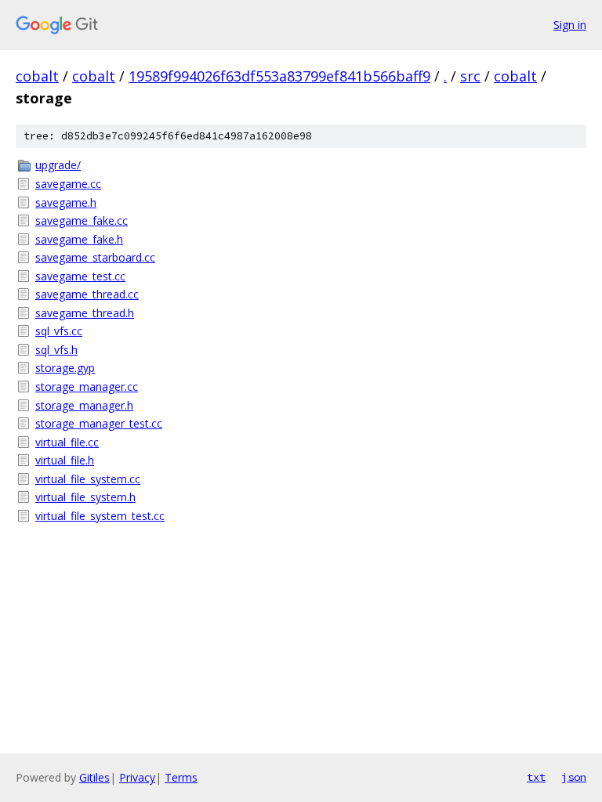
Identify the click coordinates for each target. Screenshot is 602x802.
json (573, 777)
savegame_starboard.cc (95, 257)
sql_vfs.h (56, 349)
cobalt (37, 76)
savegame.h (65, 202)
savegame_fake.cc (81, 220)
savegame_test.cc (80, 276)
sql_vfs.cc (58, 330)
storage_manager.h (84, 405)
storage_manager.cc (86, 386)
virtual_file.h (64, 460)
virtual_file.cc (67, 442)
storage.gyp (65, 367)
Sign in (569, 24)
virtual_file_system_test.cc (100, 515)
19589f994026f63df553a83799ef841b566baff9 (279, 76)
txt (536, 777)
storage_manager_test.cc (98, 423)
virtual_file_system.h (85, 497)
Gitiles (94, 777)
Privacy (137, 777)
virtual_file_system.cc (87, 478)
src (470, 76)
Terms (181, 777)
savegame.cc (68, 183)
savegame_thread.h (84, 312)
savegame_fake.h (79, 239)
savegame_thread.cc (87, 294)
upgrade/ (58, 164)
